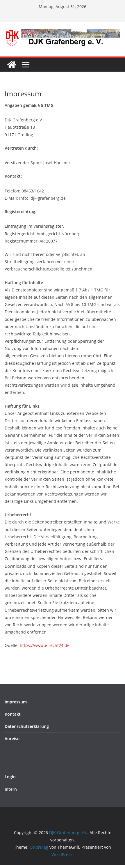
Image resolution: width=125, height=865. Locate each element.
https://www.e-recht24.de (44, 645)
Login (10, 776)
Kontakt (13, 714)
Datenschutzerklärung (27, 726)
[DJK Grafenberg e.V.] (12, 65)
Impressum (16, 702)
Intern (11, 789)
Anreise (12, 738)
